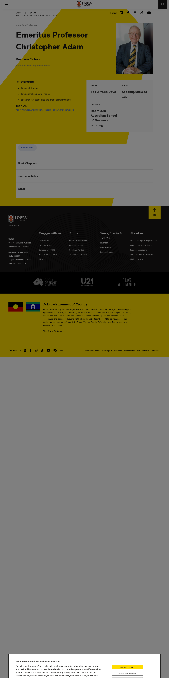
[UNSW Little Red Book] (61, 350)
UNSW (18, 12)
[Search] (162, 4)
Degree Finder (76, 245)
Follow (113, 13)
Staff (33, 12)
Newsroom (104, 243)
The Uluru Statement (53, 331)
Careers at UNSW (47, 250)
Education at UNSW (48, 254)
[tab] (27, 147)
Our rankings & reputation (143, 240)
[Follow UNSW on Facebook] (30, 350)
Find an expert (46, 245)
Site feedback (143, 350)
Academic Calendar (78, 254)
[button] (155, 212)
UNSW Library (136, 259)
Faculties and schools (141, 245)
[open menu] (6, 4)
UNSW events (105, 247)
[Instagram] (135, 13)
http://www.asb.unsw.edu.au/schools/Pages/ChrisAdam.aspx (45, 109)
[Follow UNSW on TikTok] (42, 350)
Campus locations (138, 250)
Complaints (156, 350)
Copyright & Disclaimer (112, 350)
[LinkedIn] (121, 13)
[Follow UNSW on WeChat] (55, 350)
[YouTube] (148, 13)
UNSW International (78, 240)
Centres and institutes (141, 254)
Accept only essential (127, 673)
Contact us (44, 240)
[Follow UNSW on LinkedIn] (25, 350)
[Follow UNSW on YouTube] (48, 350)
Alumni (42, 259)
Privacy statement (92, 350)
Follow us (14, 350)
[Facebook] (128, 13)
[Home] (84, 4)
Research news (106, 252)
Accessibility (129, 350)
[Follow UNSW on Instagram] (36, 350)
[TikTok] (141, 13)
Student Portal (76, 250)
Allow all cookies (127, 667)
